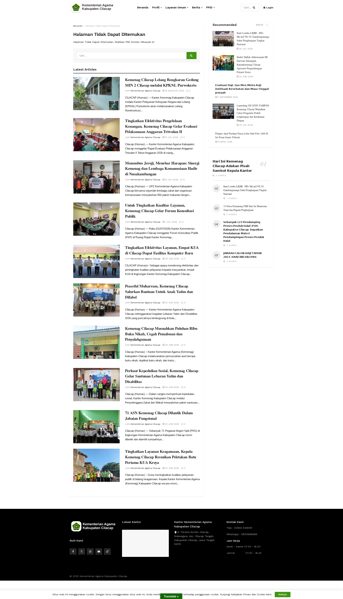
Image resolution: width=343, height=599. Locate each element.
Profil (156, 7)
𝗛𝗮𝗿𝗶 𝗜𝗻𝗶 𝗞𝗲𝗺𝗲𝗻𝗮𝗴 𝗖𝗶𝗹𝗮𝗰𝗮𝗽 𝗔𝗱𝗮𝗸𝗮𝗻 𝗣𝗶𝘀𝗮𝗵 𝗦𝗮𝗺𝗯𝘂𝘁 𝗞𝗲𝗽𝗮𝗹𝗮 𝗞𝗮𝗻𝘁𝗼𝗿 (232, 166)
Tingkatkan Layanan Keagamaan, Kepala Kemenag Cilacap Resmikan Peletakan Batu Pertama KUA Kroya (160, 456)
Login (269, 7)
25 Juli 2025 (245, 48)
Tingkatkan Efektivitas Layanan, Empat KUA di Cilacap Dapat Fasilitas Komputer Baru (162, 250)
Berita (196, 7)
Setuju (282, 594)
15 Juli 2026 (171, 137)
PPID (209, 7)
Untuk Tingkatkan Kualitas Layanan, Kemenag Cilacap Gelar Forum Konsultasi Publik (159, 210)
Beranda (142, 7)
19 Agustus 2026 (174, 90)
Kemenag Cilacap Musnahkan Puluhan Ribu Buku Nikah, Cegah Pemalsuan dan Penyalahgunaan (161, 333)
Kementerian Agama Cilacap (145, 90)
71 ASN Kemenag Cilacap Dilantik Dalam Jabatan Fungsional (159, 415)
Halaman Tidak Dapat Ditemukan (102, 26)
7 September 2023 (227, 97)
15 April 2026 (224, 142)
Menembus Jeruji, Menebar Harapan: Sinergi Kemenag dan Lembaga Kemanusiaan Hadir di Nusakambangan (162, 168)
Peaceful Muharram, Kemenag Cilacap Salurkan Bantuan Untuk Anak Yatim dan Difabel (159, 291)
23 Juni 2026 (171, 424)
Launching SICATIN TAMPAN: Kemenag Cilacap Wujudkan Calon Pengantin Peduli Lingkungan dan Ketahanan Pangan (253, 113)
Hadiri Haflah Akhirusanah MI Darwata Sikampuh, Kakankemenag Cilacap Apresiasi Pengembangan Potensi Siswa (252, 64)
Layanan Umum (176, 7)
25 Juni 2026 (171, 302)
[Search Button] (254, 7)
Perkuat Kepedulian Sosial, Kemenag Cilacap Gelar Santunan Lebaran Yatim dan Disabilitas (161, 376)
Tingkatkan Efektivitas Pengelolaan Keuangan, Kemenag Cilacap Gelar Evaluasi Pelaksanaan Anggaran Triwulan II (161, 126)
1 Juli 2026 (170, 222)
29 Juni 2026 (171, 258)
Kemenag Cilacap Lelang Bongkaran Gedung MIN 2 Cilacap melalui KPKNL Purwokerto (162, 82)
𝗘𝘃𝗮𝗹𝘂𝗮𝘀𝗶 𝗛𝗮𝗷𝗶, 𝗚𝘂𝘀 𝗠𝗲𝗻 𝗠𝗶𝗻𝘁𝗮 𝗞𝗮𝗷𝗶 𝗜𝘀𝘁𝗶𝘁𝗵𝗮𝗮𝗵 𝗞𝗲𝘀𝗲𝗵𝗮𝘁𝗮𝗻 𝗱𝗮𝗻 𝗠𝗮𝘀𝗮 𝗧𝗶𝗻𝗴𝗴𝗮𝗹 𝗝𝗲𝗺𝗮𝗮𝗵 (242, 88)
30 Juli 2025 (245, 125)
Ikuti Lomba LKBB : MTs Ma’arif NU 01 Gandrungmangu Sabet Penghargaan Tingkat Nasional (245, 190)
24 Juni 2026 (171, 345)
